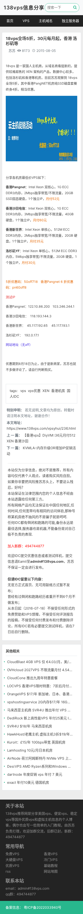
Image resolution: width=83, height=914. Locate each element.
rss (8, 871)
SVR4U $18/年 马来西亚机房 (29, 726)
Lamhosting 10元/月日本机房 (30, 750)
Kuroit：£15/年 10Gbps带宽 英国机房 (36, 742)
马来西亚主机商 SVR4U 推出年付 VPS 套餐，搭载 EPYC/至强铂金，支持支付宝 (40, 710)
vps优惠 (35, 391)
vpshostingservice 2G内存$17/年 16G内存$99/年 (40, 702)
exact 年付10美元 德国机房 (28, 782)
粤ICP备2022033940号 (42, 907)
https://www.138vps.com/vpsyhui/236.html (41, 428)
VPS (26, 21)
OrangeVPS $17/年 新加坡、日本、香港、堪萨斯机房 (40, 694)
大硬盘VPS (14, 859)
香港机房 (58, 391)
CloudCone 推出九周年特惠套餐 (32, 678)
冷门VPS (51, 859)
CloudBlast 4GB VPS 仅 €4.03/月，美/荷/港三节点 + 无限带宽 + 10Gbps (40, 662)
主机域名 (46, 21)
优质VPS (12, 865)
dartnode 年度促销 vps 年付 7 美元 (34, 774)
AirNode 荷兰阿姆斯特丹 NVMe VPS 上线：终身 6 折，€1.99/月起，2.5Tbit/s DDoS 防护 (40, 758)
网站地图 (51, 871)
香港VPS (51, 854)
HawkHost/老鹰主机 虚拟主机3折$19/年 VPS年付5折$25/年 (40, 734)
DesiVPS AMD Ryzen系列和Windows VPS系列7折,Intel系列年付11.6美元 (40, 766)
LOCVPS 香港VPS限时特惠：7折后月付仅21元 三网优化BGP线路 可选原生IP (40, 686)
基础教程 (51, 865)
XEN (46, 391)
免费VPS (12, 854)
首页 (9, 21)
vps (23, 391)
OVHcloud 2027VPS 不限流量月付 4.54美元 (40, 670)
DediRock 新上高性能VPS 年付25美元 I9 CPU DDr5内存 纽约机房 (40, 718)
